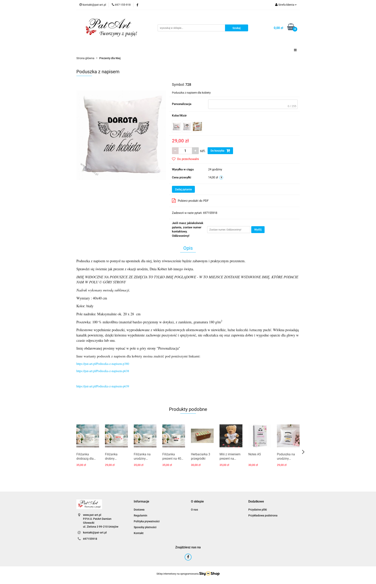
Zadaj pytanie (183, 189)
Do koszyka (218, 150)
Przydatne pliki (257, 509)
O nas (194, 509)
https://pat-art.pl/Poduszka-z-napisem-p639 (102, 386)
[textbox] (253, 104)
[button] (141, 501)
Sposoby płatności (145, 527)
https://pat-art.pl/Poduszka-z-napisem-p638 (102, 371)
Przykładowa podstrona (262, 515)
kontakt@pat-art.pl (95, 532)
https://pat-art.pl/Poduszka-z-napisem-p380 (102, 364)
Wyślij (258, 229)
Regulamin (140, 515)
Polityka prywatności (147, 521)
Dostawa (139, 509)
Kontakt (139, 533)
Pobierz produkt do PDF (193, 201)
